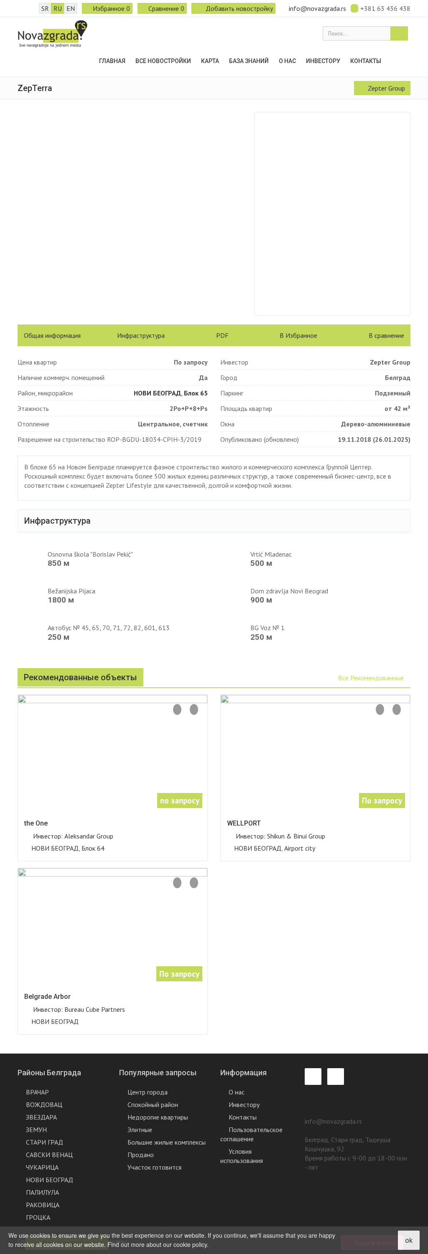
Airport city (299, 848)
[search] (399, 33)
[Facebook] (20, 8)
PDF (221, 335)
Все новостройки (163, 61)
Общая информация (52, 335)
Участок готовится (154, 1167)
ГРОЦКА (38, 1217)
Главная (112, 61)
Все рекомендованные (371, 678)
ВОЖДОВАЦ (44, 1104)
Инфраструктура (141, 335)
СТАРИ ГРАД (44, 1142)
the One (36, 823)
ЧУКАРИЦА (42, 1167)
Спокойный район (152, 1104)
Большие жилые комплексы (166, 1142)
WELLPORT (244, 823)
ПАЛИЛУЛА (42, 1192)
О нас (287, 61)
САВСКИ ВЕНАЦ (49, 1154)
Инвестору (323, 61)
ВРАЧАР (37, 1092)
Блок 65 (196, 393)
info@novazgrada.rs (317, 8)
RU (58, 8)
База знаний (249, 61)
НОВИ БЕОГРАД (157, 393)
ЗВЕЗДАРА (41, 1117)
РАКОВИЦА (42, 1205)
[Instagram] (31, 8)
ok (409, 1240)
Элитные (139, 1129)
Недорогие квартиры (157, 1117)
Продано (140, 1154)
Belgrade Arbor (47, 997)
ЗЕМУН (36, 1129)
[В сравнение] (177, 709)
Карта (210, 61)
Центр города (147, 1092)
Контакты (365, 61)
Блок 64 (93, 848)
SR (45, 8)
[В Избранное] (194, 709)
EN (70, 8)
